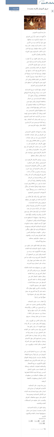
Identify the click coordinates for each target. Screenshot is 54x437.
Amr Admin (43, 13)
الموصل (41, 428)
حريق (38, 428)
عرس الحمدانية (34, 428)
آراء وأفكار (38, 13)
